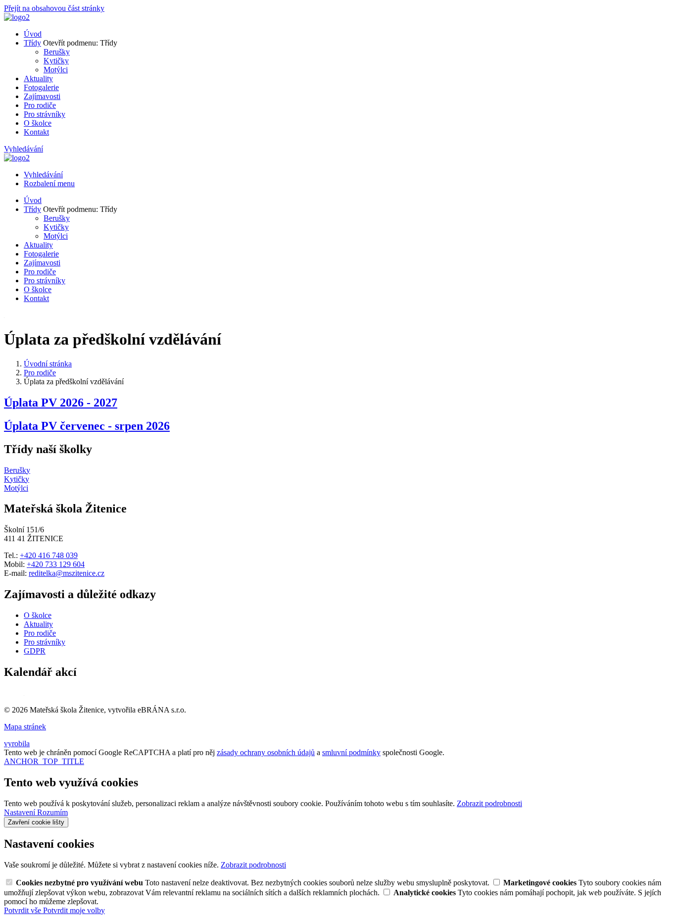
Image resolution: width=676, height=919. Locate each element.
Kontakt (36, 132)
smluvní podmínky (351, 752)
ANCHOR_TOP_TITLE (44, 761)
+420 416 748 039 (49, 555)
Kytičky (56, 60)
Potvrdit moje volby (74, 910)
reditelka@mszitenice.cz (66, 573)
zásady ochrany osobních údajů (266, 752)
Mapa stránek (25, 726)
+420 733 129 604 (56, 564)
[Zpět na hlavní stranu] (17, 17)
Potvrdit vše (23, 910)
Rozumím (52, 812)
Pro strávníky (44, 114)
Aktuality (38, 78)
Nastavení (20, 812)
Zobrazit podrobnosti (489, 803)
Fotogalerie (41, 87)
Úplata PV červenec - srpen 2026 (87, 425)
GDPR (35, 651)
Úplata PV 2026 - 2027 (60, 402)
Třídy (32, 43)
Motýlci (56, 69)
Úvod (33, 34)
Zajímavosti (42, 96)
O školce (37, 123)
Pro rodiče (40, 105)
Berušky (57, 52)
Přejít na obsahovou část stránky (54, 8)
